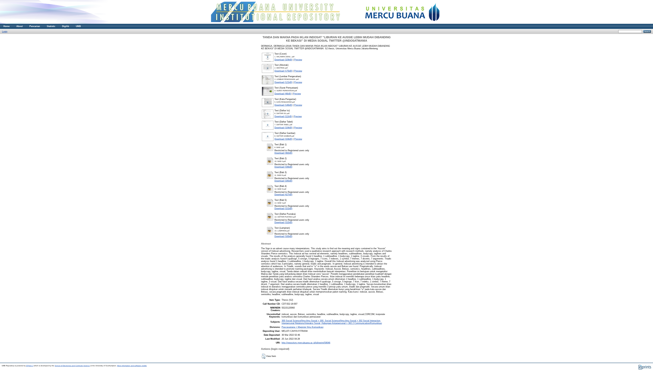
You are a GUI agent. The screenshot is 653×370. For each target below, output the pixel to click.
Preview (298, 59)
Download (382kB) (283, 153)
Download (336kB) (283, 167)
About (19, 26)
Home (6, 26)
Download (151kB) (283, 208)
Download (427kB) (283, 194)
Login (4, 31)
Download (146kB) (283, 105)
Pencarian (34, 26)
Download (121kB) (283, 82)
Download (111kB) (283, 116)
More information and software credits (132, 366)
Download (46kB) (282, 93)
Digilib (65, 26)
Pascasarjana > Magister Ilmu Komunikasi (302, 327)
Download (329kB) (283, 59)
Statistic (51, 26)
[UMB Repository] (326, 23)
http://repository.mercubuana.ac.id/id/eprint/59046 (306, 342)
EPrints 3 (29, 366)
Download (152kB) (283, 222)
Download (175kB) (283, 71)
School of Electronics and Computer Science (72, 366)
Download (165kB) (283, 236)
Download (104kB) (283, 127)
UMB (78, 26)
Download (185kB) (283, 181)
